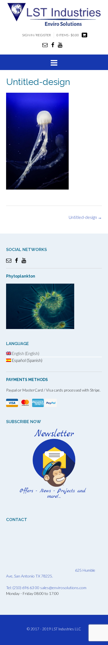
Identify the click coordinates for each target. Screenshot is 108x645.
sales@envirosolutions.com (63, 587)
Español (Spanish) (26, 360)
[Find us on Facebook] (52, 45)
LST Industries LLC (66, 629)
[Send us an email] (45, 45)
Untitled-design (85, 217)
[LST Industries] (54, 14)
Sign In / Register (36, 35)
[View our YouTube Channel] (60, 45)
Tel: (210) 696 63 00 (22, 587)
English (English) (25, 353)
